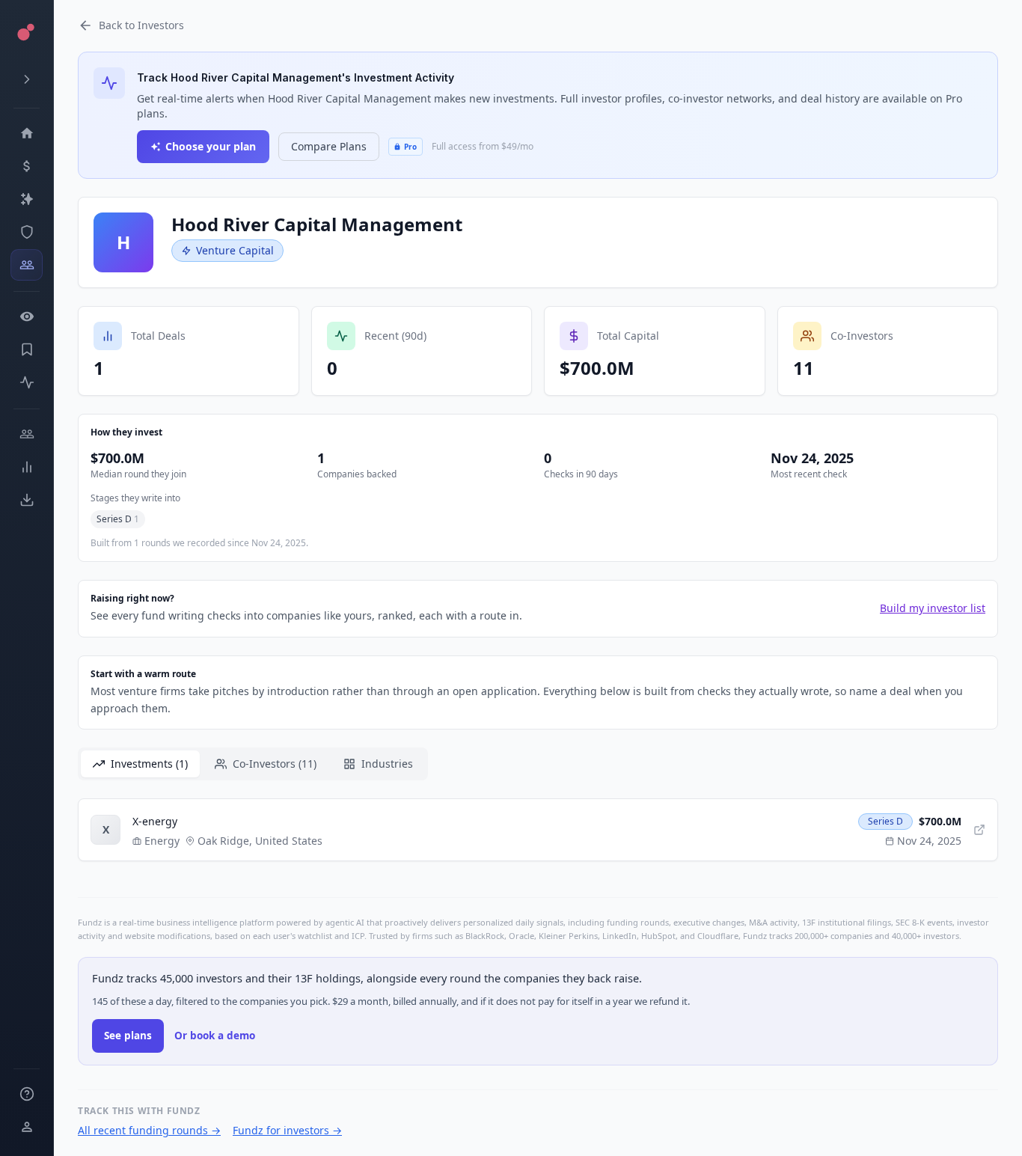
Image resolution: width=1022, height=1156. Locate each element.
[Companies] (26, 199)
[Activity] (26, 382)
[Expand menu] (26, 79)
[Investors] (26, 265)
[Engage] (26, 434)
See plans (128, 1035)
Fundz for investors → (287, 1130)
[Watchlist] (26, 316)
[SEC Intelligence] (26, 232)
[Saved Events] (26, 349)
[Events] (26, 166)
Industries (387, 763)
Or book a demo (214, 1035)
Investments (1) (149, 763)
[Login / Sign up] (26, 1127)
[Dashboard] (26, 133)
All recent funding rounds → (149, 1130)
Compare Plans (329, 146)
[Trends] (26, 467)
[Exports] (26, 500)
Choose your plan (210, 146)
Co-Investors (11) (274, 763)
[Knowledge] (26, 1094)
